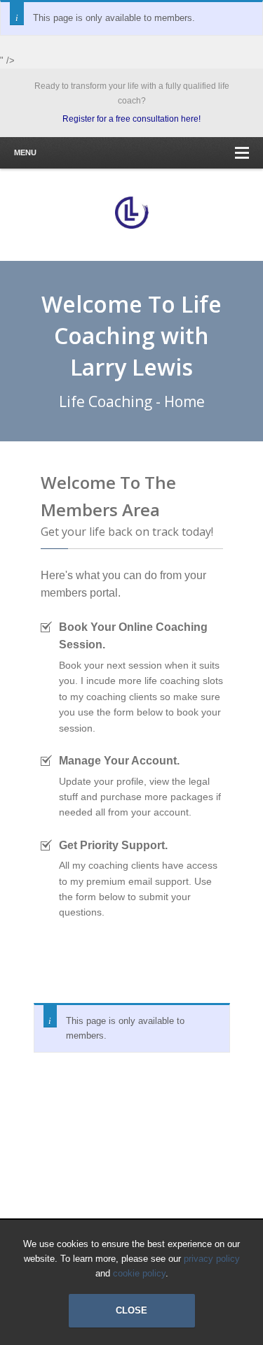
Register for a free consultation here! (131, 119)
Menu (25, 152)
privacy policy (212, 1258)
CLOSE (131, 1310)
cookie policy (139, 1273)
